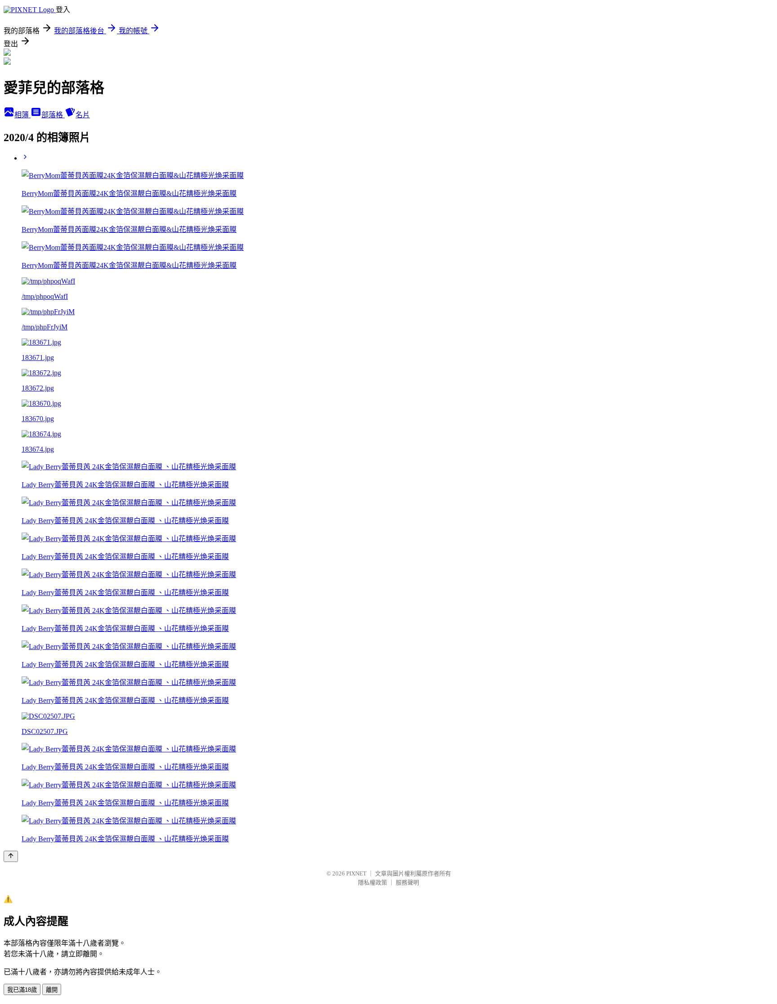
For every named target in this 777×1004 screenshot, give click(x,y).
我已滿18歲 (22, 989)
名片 (83, 115)
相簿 (22, 115)
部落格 (53, 115)
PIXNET (356, 873)
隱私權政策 (372, 882)
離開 (52, 989)
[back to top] (11, 856)
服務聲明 (407, 882)
